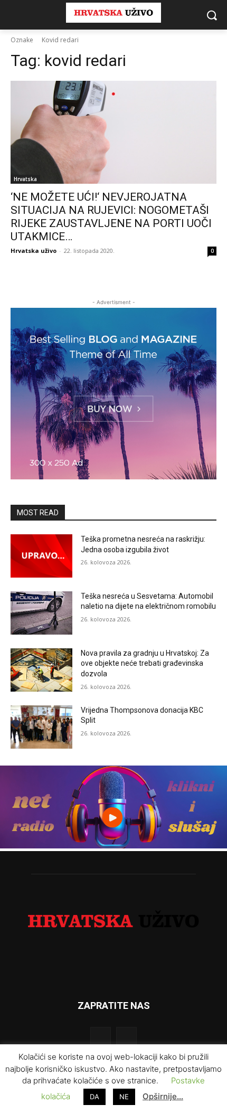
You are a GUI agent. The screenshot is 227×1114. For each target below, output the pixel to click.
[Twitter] (126, 1037)
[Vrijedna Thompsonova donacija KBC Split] (41, 727)
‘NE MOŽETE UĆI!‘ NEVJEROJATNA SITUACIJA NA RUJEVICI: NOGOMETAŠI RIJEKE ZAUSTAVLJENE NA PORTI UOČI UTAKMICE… (111, 217)
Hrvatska (25, 179)
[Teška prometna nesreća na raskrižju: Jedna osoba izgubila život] (41, 556)
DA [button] (94, 1096)
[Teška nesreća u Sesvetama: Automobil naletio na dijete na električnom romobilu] (41, 613)
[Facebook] (100, 1037)
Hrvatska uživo (33, 250)
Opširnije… (163, 1096)
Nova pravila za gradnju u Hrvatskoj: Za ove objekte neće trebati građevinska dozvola (145, 663)
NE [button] (124, 1096)
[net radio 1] (113, 845)
